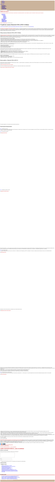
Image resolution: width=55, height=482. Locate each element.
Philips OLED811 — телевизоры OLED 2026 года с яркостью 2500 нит (11, 477)
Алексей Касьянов (2, 26)
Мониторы (4, 16)
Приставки (4, 17)
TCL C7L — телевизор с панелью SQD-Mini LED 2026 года (9, 476)
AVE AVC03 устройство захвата (4, 445)
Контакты (3, 2)
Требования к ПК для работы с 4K (6, 468)
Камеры (4, 15)
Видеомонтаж (3, 5)
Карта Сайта (3, 1)
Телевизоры (5, 18)
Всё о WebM (3, 471)
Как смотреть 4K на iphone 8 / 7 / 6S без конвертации (8, 466)
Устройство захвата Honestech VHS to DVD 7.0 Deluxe (15, 26)
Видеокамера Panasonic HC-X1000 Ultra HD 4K (7, 444)
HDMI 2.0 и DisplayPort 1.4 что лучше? (7, 465)
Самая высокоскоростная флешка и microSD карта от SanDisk (9, 470)
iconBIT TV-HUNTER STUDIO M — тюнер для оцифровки (12, 448)
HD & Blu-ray (3, 7)
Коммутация (3, 19)
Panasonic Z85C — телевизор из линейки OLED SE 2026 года (10, 478)
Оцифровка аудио (4, 8)
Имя (1, 458)
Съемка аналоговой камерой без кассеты (7, 467)
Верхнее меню (2, 4)
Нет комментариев (31, 26)
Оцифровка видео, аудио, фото (4, 11)
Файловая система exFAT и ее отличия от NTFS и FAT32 (9, 469)
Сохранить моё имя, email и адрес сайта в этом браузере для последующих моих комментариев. (13, 461)
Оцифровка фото (4, 21)
